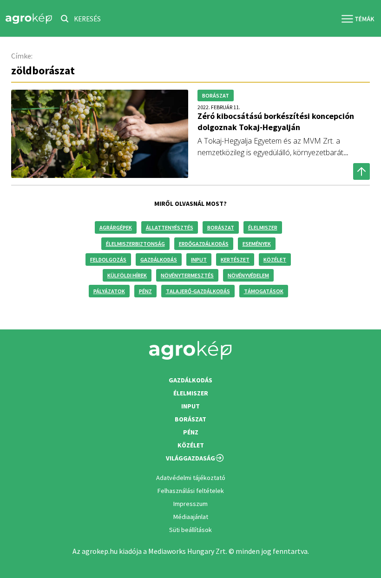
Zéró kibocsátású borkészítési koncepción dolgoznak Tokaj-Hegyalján (275, 121)
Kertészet (235, 259)
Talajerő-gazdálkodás (198, 291)
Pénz (145, 291)
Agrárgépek (115, 227)
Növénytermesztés (187, 275)
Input (199, 259)
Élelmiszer (262, 227)
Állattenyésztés (169, 227)
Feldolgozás (108, 259)
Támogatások (263, 291)
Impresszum (190, 503)
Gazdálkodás (158, 259)
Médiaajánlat (190, 516)
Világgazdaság (190, 458)
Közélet (274, 259)
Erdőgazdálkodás (204, 243)
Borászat (220, 227)
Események (257, 243)
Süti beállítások (190, 529)
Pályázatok (109, 291)
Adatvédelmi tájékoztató (190, 477)
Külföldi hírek (127, 275)
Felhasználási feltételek (191, 490)
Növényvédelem (248, 275)
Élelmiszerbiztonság (135, 243)
